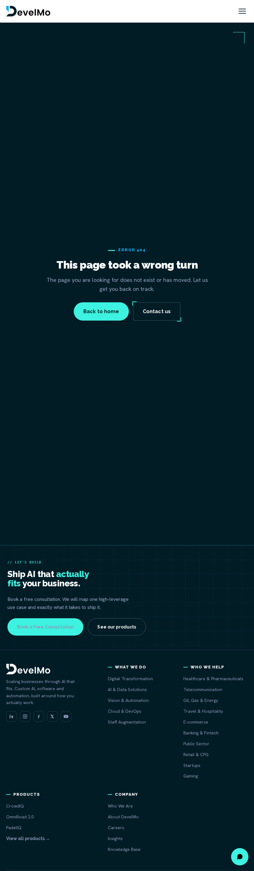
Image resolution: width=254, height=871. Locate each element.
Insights (115, 838)
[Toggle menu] (242, 11)
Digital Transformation (130, 678)
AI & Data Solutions (127, 689)
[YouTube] (66, 716)
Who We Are (120, 806)
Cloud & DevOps (124, 711)
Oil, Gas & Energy (200, 700)
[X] (52, 716)
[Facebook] (38, 716)
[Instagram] (25, 716)
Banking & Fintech (201, 733)
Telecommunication (202, 689)
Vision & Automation (128, 700)
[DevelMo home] (28, 11)
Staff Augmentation (127, 722)
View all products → (28, 838)
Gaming (190, 776)
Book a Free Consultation (45, 626)
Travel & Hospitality (203, 711)
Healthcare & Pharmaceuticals (213, 678)
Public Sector (196, 743)
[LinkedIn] (11, 716)
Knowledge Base (124, 849)
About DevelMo (123, 817)
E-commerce (195, 722)
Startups (191, 765)
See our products (116, 626)
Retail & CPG (195, 754)
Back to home (101, 311)
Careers (116, 827)
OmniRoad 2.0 (20, 817)
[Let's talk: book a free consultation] (239, 856)
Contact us (157, 311)
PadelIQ (13, 827)
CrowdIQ (15, 806)
